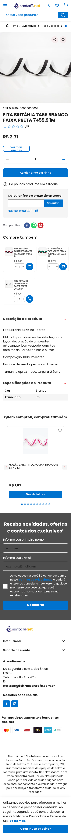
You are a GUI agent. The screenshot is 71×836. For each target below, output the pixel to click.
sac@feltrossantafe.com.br (32, 686)
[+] (64, 159)
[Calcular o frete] (53, 203)
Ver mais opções (16, 149)
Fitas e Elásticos (50, 25)
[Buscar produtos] (63, 15)
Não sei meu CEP (20, 211)
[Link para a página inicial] (12, 26)
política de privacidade (35, 579)
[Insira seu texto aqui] (6, 704)
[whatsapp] (34, 225)
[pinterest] (40, 225)
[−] (7, 159)
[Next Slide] (64, 467)
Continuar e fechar (35, 829)
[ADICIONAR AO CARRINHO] (29, 266)
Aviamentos (29, 25)
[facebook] (27, 225)
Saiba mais (18, 821)
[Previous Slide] (6, 467)
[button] (54, 39)
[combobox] (35, 15)
